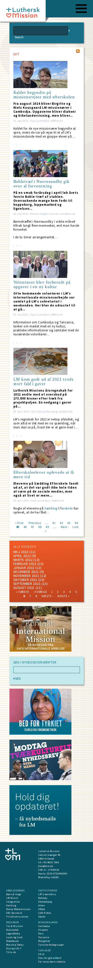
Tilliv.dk (11, 952)
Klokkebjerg (45, 901)
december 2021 (26, 571)
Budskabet (12, 929)
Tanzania (43, 937)
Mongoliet (44, 941)
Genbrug (11, 905)
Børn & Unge (13, 894)
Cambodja (44, 926)
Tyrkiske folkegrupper (51, 944)
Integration (13, 901)
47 (32, 526)
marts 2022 (23, 560)
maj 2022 (21, 552)
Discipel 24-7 (13, 948)
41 (54, 522)
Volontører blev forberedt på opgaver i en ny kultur (41, 284)
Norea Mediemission (18, 909)
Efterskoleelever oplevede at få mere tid (43, 474)
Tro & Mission (14, 926)
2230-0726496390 (57, 873)
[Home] (24, 12)
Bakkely (43, 898)
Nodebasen (12, 941)
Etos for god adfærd (49, 958)
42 (61, 522)
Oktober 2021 (25, 579)
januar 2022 (24, 567)
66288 (55, 877)
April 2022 (22, 556)
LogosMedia (13, 933)
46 (25, 526)
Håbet (41, 909)
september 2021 (27, 583)
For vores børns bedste (51, 961)
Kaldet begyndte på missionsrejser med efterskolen (44, 94)
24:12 (41, 954)
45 (17, 526)
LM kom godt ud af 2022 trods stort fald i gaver (43, 381)
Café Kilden (44, 913)
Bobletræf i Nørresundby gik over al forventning (41, 183)
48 (39, 526)
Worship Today (15, 944)
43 (68, 522)
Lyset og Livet (14, 937)
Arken (41, 905)
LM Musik (12, 898)
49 (47, 526)
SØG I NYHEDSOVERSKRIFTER (35, 662)
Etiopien (43, 929)
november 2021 (26, 575)
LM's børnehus (47, 894)
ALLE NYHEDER (24, 546)
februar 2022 (24, 563)
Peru (41, 933)
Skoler (42, 916)
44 (76, 522)
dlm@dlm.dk (45, 866)
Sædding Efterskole (58, 508)
